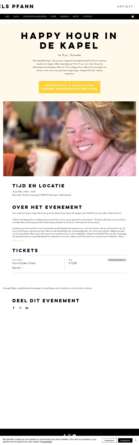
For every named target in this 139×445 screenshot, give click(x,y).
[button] (133, 16)
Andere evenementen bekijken (69, 88)
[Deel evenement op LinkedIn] (27, 308)
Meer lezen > (18, 240)
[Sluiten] (135, 440)
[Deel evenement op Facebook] (13, 308)
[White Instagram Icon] (69, 435)
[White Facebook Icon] (64, 435)
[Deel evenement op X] (20, 308)
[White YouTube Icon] (74, 435)
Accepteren (125, 440)
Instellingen (109, 440)
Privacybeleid (46, 441)
